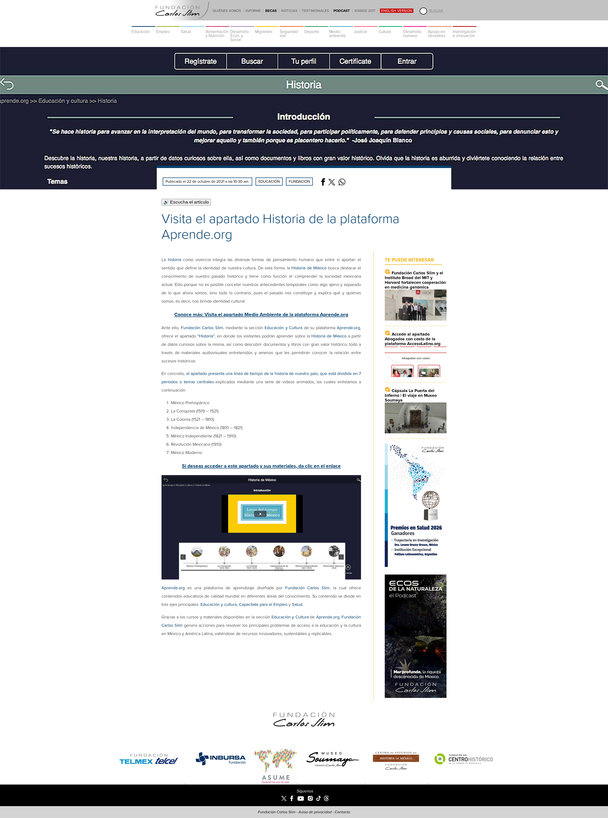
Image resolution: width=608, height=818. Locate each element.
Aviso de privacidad (315, 812)
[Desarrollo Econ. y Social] (242, 23)
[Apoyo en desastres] (440, 23)
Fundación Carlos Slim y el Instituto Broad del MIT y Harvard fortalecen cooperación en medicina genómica (415, 280)
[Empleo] (168, 23)
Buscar (436, 11)
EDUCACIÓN (269, 181)
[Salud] (193, 23)
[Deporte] (316, 23)
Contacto (342, 812)
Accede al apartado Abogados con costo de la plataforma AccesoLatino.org (413, 339)
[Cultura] (390, 23)
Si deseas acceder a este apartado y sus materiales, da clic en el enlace (261, 466)
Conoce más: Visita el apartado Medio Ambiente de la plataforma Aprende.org (261, 315)
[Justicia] (366, 23)
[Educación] (143, 23)
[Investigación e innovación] (464, 23)
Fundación (299, 181)
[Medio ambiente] (341, 23)
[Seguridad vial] (292, 23)
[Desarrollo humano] (415, 23)
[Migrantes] (267, 23)
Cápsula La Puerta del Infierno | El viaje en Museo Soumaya (411, 395)
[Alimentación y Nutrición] (217, 23)
